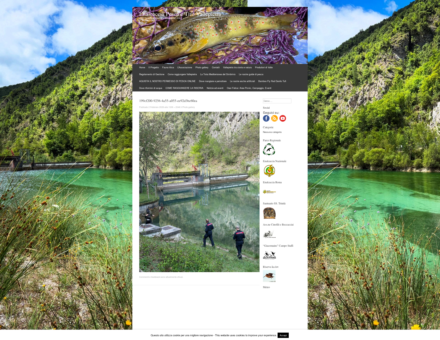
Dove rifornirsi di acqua (150, 88)
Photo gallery (201, 67)
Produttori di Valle (264, 67)
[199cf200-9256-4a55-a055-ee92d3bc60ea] (199, 271)
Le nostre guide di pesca (251, 74)
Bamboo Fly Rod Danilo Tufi (272, 81)
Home (142, 67)
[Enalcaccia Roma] (269, 197)
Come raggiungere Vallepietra (182, 74)
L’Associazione (184, 67)
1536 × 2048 (174, 107)
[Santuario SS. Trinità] (269, 218)
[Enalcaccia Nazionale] (269, 176)
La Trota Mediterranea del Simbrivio (217, 74)
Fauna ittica (168, 67)
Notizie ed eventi (215, 88)
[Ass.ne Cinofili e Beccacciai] (269, 239)
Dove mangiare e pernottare (213, 81)
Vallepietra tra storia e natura (237, 67)
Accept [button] (283, 335)
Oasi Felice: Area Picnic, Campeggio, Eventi (249, 88)
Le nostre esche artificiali (242, 81)
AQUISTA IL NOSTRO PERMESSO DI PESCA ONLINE (167, 81)
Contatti (216, 67)
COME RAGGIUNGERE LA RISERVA (184, 88)
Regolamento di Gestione (151, 74)
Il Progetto (153, 67)
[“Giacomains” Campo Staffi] (269, 260)
